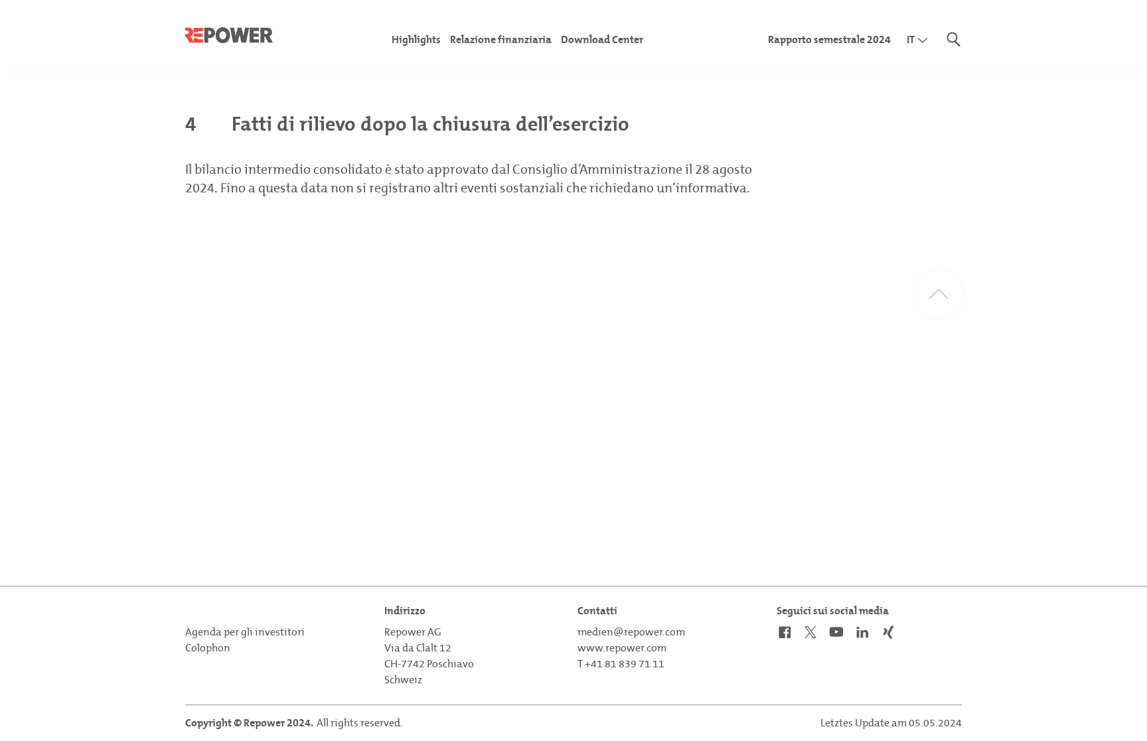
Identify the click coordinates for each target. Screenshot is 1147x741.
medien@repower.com (631, 632)
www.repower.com (621, 648)
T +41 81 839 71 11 (620, 664)
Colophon (207, 648)
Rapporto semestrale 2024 (829, 39)
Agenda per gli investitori (245, 632)
